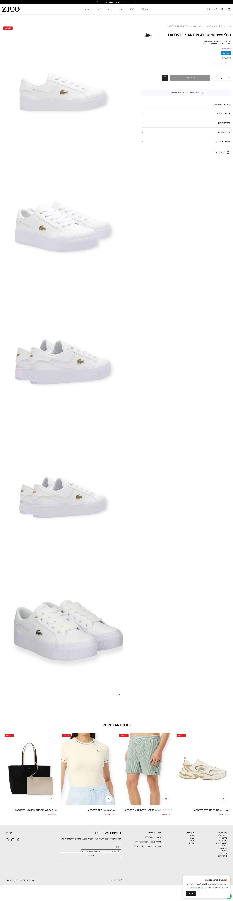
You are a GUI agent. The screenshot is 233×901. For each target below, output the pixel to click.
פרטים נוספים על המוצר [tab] (222, 104)
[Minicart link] (229, 9)
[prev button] (136, 2)
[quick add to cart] (223, 799)
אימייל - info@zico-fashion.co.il (148, 841)
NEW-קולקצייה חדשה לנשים (207, 26)
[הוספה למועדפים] (165, 77)
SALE (192, 838)
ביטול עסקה (222, 856)
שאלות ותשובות (221, 848)
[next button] (97, 2)
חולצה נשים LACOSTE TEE (101, 810)
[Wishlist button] (215, 9)
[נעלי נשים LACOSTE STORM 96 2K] (202, 769)
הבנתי (191, 893)
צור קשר (224, 853)
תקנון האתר (222, 840)
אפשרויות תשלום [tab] (224, 123)
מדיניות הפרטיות (196, 887)
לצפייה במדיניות (85, 851)
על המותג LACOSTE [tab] (223, 141)
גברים (191, 843)
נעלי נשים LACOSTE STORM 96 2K (211, 810)
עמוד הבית (227, 26)
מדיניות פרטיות (221, 845)
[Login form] (222, 9)
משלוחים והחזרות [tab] (224, 113)
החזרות (224, 850)
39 (226, 63)
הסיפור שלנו (222, 835)
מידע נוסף (223, 838)
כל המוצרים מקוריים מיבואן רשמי (117, 2)
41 (215, 63)
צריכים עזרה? (220, 152)
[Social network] (18, 839)
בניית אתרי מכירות (27, 880)
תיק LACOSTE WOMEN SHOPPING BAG (36, 810)
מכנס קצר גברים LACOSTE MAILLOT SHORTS (148, 810)
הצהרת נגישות (221, 843)
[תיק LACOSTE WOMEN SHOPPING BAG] (30, 769)
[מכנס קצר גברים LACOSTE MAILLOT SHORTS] (145, 769)
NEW (220, 26)
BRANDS (144, 9)
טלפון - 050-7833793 (153, 837)
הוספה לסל (190, 77)
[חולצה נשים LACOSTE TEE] (88, 769)
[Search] (209, 9)
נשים (192, 840)
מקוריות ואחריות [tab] (224, 132)
